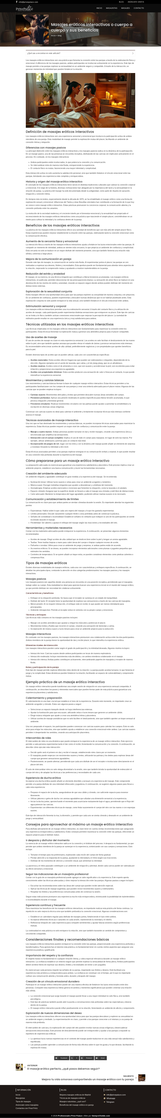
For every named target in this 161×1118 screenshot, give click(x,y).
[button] (80, 53)
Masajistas (111, 8)
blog (60, 36)
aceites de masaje (33, 312)
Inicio (99, 8)
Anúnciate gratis (136, 2)
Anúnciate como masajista (27, 1105)
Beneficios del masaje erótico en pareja (77, 1105)
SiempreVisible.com (101, 1116)
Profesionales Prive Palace (70, 1116)
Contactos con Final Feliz (27, 1108)
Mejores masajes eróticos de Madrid (75, 1095)
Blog (121, 2)
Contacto (139, 8)
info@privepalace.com (28, 2)
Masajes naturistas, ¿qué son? (73, 1102)
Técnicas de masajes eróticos (72, 1098)
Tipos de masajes (23, 1102)
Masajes (125, 8)
